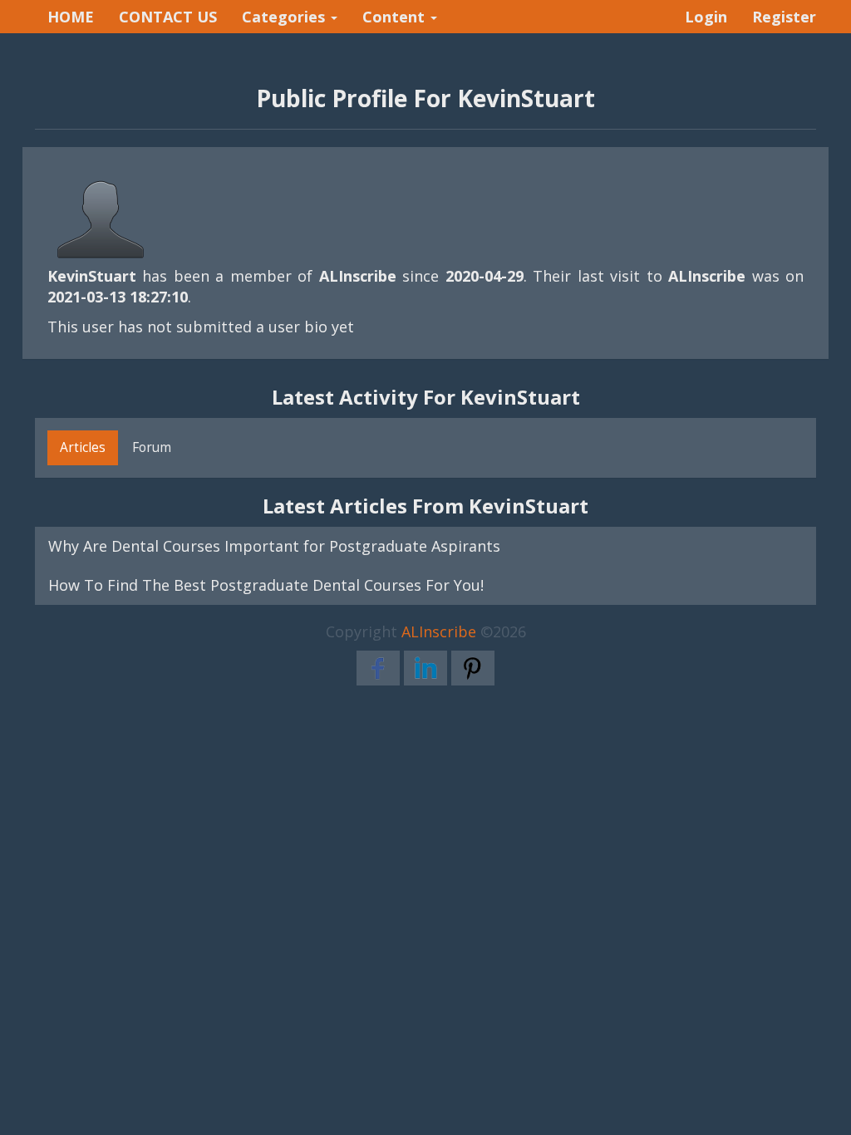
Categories (285, 17)
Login (706, 17)
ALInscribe (438, 631)
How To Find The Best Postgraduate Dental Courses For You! (266, 585)
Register (784, 17)
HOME (70, 17)
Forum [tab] (151, 447)
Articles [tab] (83, 447)
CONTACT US (168, 17)
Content (395, 17)
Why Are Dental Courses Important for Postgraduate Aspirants (274, 546)
